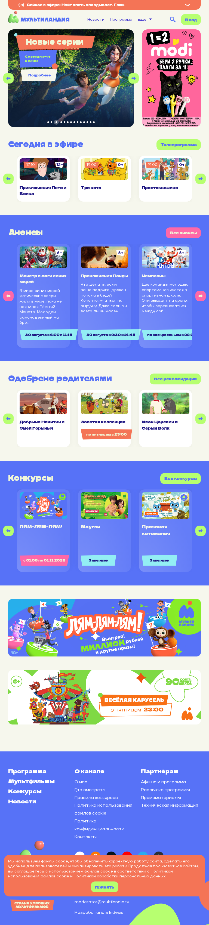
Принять (104, 887)
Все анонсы (183, 232)
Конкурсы (25, 791)
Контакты (86, 836)
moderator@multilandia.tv (102, 901)
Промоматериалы (161, 797)
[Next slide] (133, 78)
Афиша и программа (163, 781)
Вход (191, 19)
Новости (95, 19)
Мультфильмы (31, 781)
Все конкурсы (180, 478)
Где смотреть (90, 789)
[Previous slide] (8, 78)
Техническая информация (169, 805)
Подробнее (39, 75)
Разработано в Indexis (99, 912)
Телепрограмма (179, 144)
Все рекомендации (175, 378)
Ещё (142, 19)
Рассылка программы (165, 789)
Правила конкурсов (96, 797)
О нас (81, 781)
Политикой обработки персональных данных (119, 876)
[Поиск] (172, 19)
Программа (121, 19)
